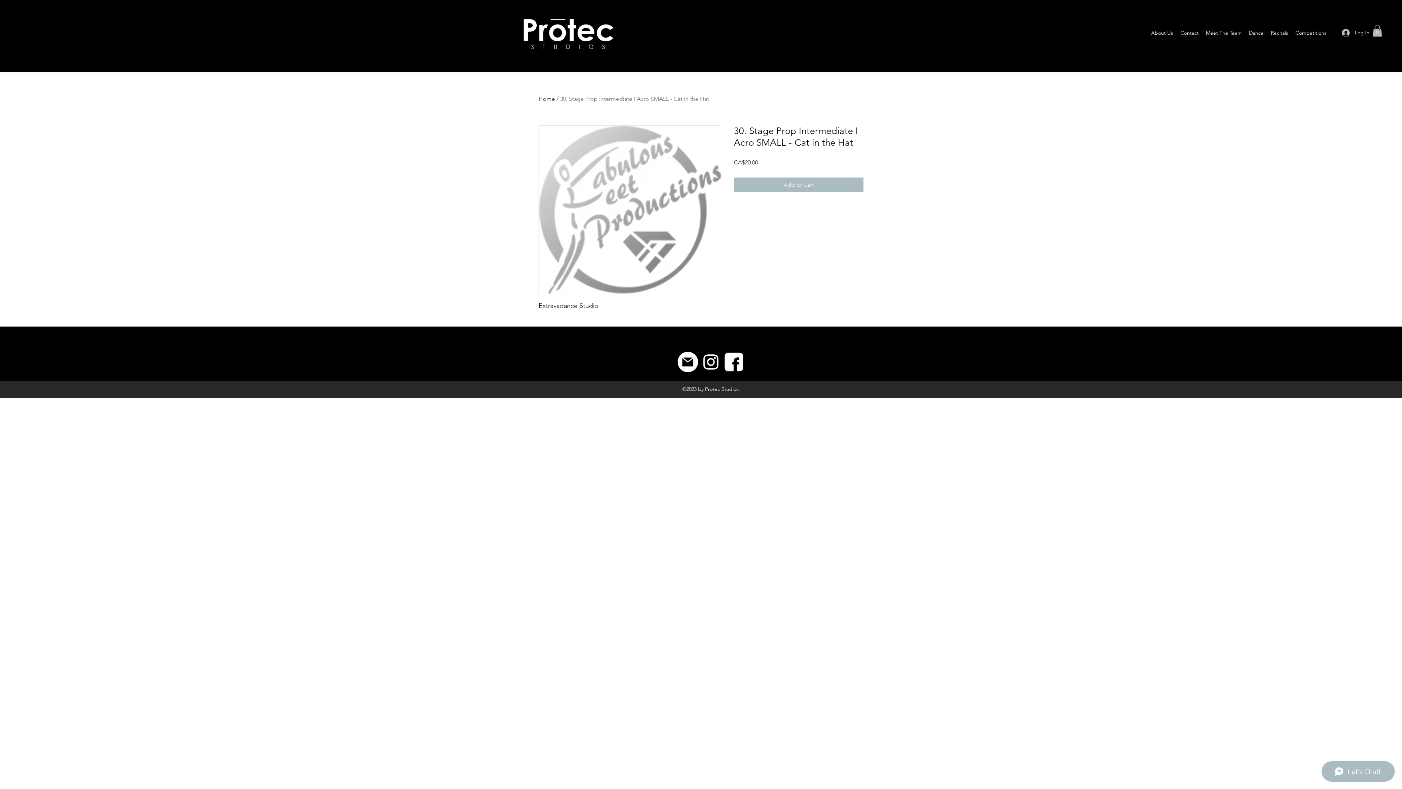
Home (547, 98)
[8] (734, 362)
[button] (1377, 31)
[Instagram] (711, 362)
